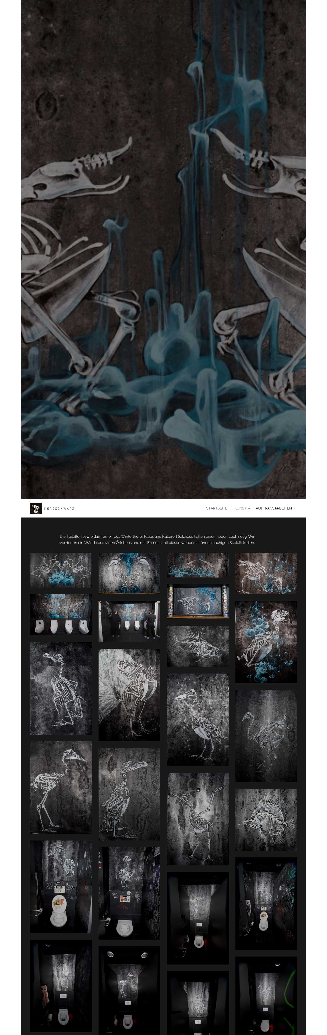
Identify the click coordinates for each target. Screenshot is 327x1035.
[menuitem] (218, 508)
